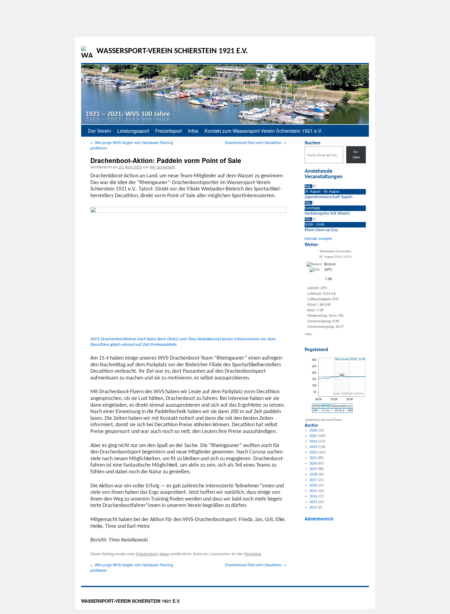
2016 (313, 485)
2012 (313, 507)
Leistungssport (133, 130)
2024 (313, 441)
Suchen (313, 142)
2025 (313, 436)
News (164, 553)
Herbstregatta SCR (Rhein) (327, 213)
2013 (313, 502)
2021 (313, 458)
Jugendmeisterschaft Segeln (328, 197)
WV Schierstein (162, 166)
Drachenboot (147, 553)
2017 (313, 480)
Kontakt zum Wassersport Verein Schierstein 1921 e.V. (263, 130)
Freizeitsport (168, 130)
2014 (313, 496)
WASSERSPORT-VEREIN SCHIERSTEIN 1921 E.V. (172, 51)
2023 (313, 447)
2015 (313, 491)
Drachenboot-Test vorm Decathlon (255, 142)
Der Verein (99, 130)
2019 (313, 469)
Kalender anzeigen (318, 239)
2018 (313, 474)
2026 (313, 430)
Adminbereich (319, 519)
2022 (313, 452)
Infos (193, 130)
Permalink (252, 553)
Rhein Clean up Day (321, 230)
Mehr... (310, 334)
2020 (313, 463)
